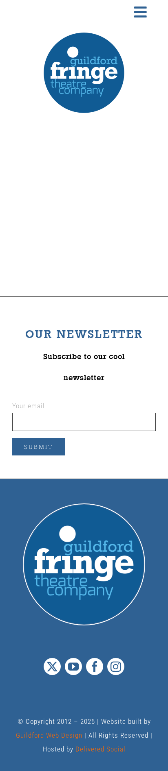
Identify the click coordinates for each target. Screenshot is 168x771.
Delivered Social (100, 749)
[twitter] (52, 666)
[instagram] (115, 666)
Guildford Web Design (49, 735)
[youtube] (73, 666)
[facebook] (94, 666)
